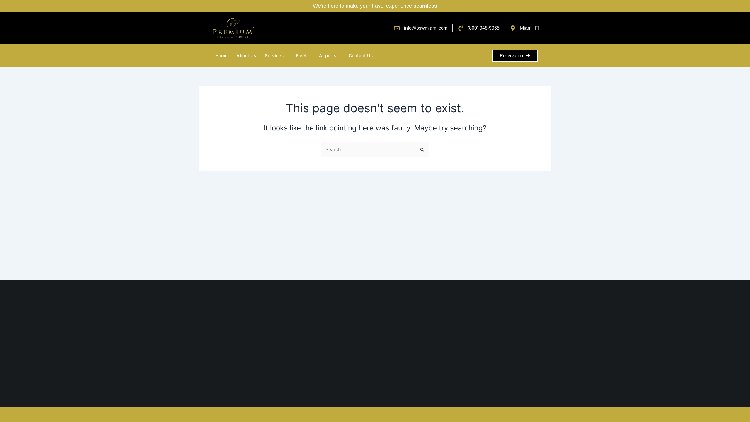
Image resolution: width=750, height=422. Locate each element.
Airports (327, 55)
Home (221, 55)
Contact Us (361, 55)
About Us (246, 55)
